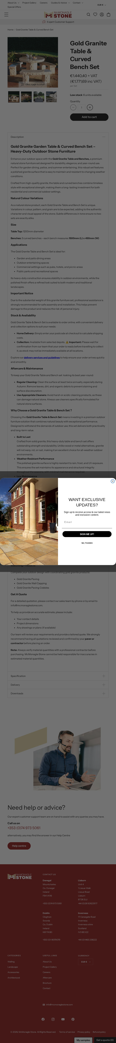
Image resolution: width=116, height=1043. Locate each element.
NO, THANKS (87, 543)
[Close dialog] (113, 481)
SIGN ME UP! (87, 534)
